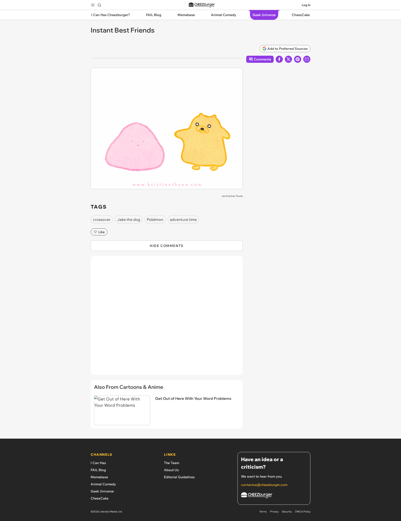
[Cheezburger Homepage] (201, 5)
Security (287, 511)
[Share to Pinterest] (297, 59)
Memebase (99, 477)
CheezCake (99, 498)
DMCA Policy (302, 511)
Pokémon (155, 219)
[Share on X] (288, 59)
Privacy (274, 511)
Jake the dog (128, 219)
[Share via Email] (306, 59)
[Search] (99, 5)
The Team (171, 463)
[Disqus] (166, 318)
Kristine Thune (234, 196)
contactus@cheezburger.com (264, 485)
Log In (306, 5)
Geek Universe (102, 491)
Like (101, 232)
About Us (171, 470)
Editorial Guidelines (179, 477)
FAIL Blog (98, 470)
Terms (263, 511)
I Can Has (98, 463)
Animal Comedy (103, 484)
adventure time (183, 219)
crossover (101, 219)
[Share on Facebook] (279, 59)
